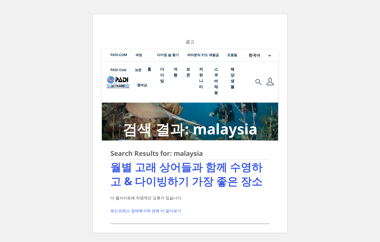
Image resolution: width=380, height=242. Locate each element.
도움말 (232, 55)
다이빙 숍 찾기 (168, 55)
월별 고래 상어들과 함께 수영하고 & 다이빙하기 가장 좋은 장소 (186, 173)
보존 (138, 70)
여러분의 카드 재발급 (203, 55)
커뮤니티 (201, 78)
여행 (175, 72)
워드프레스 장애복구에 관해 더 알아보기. (146, 210)
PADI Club (118, 70)
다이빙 (162, 75)
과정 (138, 55)
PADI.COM (118, 55)
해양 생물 (233, 78)
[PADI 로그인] (270, 82)
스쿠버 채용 (216, 81)
